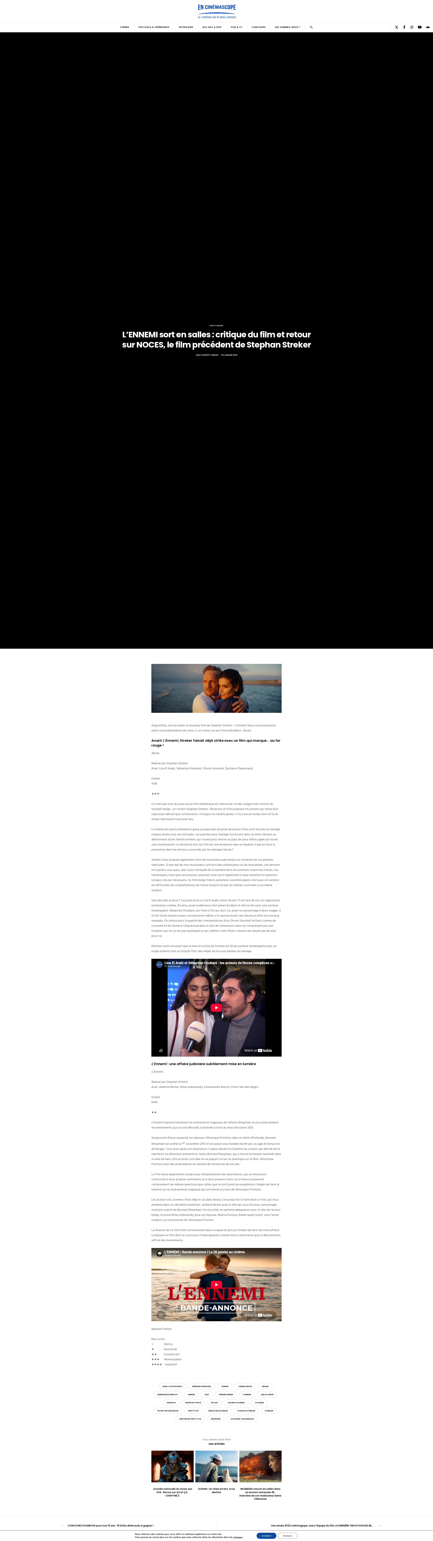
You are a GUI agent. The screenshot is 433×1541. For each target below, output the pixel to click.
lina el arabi (267, 1394)
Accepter (266, 1535)
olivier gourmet (236, 1402)
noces (214, 1402)
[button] (311, 27)
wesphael (216, 1418)
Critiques (216, 325)
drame (265, 1386)
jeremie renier (226, 1394)
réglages (238, 1537)
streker (269, 1410)
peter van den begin (167, 1410)
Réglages (287, 1535)
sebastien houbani (218, 1410)
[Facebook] (402, 27)
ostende (259, 1402)
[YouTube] (417, 27)
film (207, 1394)
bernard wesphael (201, 1386)
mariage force (193, 1402)
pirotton (193, 1410)
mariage (171, 1402)
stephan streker (246, 1410)
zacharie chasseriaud (242, 1418)
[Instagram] (410, 27)
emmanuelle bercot (167, 1394)
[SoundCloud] (425, 27)
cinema (225, 1386)
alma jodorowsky (172, 1386)
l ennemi (247, 1394)
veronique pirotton (190, 1418)
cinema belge (245, 1386)
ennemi (191, 1394)
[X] (394, 27)
